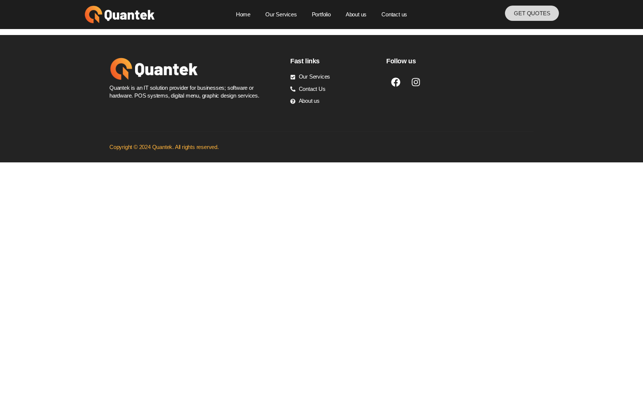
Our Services (281, 14)
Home (243, 14)
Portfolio (321, 14)
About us (356, 14)
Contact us (394, 14)
